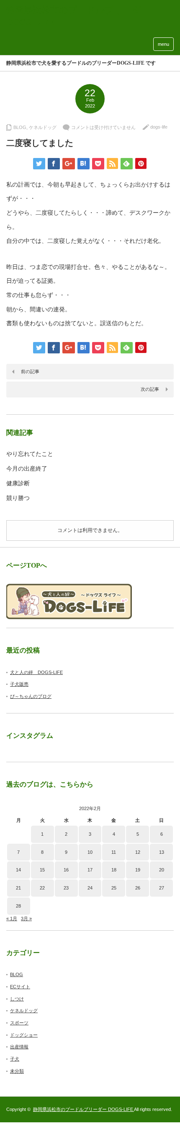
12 (137, 852)
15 (42, 869)
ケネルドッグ (43, 127)
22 (42, 887)
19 (137, 869)
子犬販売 (19, 684)
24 (90, 887)
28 (18, 905)
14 (18, 869)
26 (137, 887)
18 (113, 869)
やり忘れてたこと (29, 454)
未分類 (17, 1071)
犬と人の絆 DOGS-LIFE (36, 672)
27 (161, 887)
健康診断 (18, 483)
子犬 (14, 1058)
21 (18, 887)
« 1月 (11, 918)
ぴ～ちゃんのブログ (30, 696)
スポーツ (19, 1022)
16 (66, 869)
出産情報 (19, 1046)
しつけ (17, 998)
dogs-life (158, 126)
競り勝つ (18, 498)
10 (90, 852)
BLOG (19, 127)
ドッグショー (24, 1034)
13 (161, 852)
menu (163, 44)
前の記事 (30, 371)
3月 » (26, 918)
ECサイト (20, 986)
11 (113, 852)
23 (66, 887)
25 (113, 887)
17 (90, 869)
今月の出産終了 (26, 469)
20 (161, 869)
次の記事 (150, 389)
